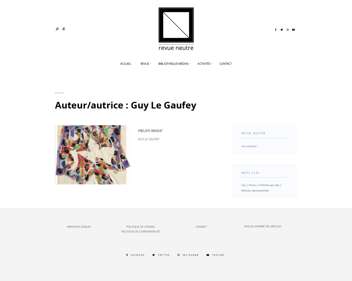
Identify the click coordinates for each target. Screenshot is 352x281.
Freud (252, 185)
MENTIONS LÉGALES (79, 226)
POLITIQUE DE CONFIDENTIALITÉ (140, 231)
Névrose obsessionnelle (255, 190)
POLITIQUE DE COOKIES (140, 226)
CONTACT (226, 63)
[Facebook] (276, 30)
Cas (243, 185)
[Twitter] (282, 30)
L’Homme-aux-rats (268, 185)
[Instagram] (287, 30)
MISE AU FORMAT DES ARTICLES (263, 226)
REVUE (145, 63)
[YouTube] (293, 30)
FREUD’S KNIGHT (150, 130)
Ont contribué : (249, 146)
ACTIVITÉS (204, 63)
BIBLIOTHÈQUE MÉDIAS (173, 63)
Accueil (125, 63)
